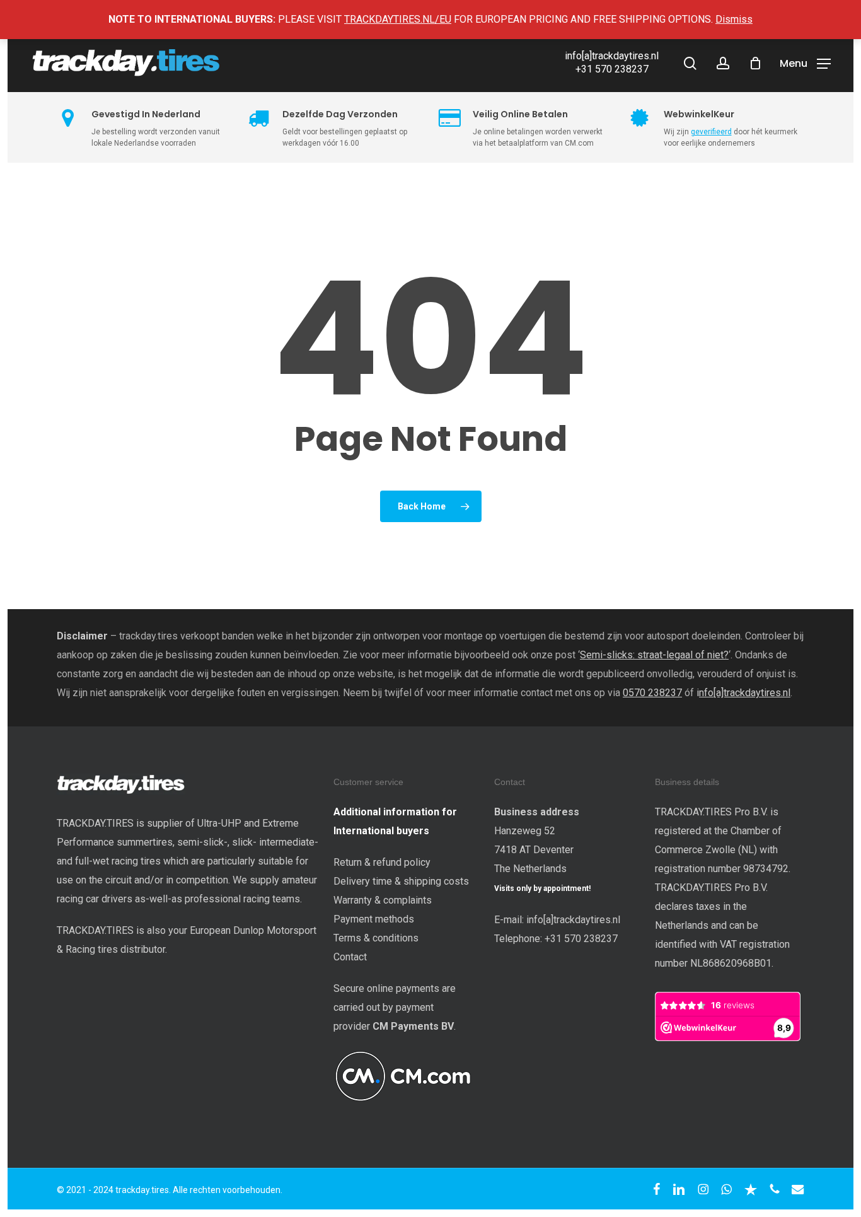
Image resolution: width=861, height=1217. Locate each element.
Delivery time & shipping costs (401, 881)
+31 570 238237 (612, 69)
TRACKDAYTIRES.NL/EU (397, 19)
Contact (350, 957)
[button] (805, 63)
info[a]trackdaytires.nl (612, 56)
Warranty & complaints (382, 900)
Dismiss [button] (734, 19)
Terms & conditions (376, 938)
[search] (690, 63)
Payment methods (373, 919)
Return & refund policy (381, 862)
